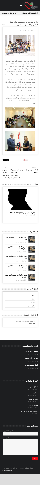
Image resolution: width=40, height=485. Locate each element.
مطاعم (33, 302)
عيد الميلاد (35, 393)
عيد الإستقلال (34, 387)
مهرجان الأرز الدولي (31, 358)
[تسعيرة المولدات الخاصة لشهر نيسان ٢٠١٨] (31, 249)
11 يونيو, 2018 (20, 242)
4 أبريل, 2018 (20, 261)
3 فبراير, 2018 (20, 280)
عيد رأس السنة (33, 399)
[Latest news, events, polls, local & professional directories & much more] (31, 5)
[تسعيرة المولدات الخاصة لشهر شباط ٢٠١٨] (31, 268)
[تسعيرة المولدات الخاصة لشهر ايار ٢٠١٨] (31, 239)
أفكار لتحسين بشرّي (31, 365)
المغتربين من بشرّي (31, 351)
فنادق (33, 299)
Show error (32, 323)
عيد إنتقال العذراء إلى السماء (29, 411)
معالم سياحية (31, 306)
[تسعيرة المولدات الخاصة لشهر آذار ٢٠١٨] (31, 258)
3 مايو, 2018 (20, 252)
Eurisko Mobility (7, 470)
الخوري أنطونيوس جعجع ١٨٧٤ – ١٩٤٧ (22, 213)
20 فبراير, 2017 (30, 215)
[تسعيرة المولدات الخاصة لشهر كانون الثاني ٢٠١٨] (31, 277)
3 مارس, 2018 (20, 270)
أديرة (33, 295)
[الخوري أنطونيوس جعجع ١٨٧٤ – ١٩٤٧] (20, 199)
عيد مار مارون (33, 405)
